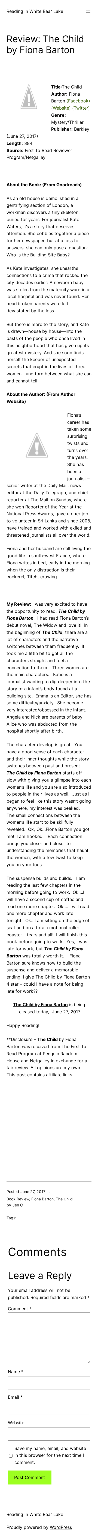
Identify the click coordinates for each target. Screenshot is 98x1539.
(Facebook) (78, 101)
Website (16, 1422)
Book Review (18, 1199)
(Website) (61, 108)
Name (15, 1371)
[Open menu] (88, 11)
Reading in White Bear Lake (35, 11)
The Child (64, 1199)
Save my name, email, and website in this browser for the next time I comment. (50, 1455)
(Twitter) (81, 108)
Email (15, 1397)
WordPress (61, 1527)
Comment (20, 1308)
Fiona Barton (42, 1199)
